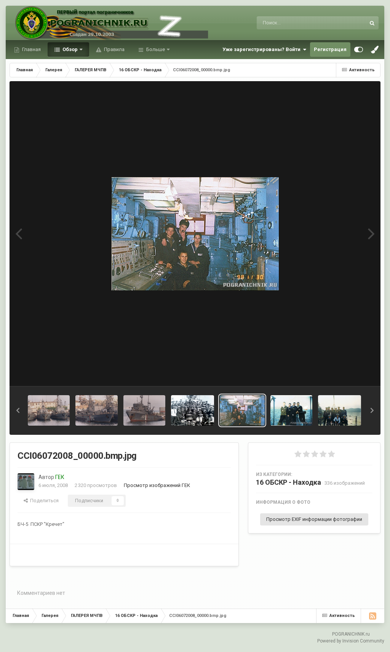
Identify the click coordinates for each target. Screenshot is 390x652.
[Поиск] (372, 22)
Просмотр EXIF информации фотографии (314, 519)
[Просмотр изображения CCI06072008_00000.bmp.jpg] (242, 410)
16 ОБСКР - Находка (288, 482)
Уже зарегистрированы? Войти (262, 49)
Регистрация (330, 49)
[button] (18, 410)
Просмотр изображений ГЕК (157, 485)
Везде (348, 23)
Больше (155, 49)
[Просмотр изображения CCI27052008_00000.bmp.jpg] (291, 410)
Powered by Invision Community (350, 641)
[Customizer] (358, 49)
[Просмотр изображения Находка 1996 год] (49, 410)
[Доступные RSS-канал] (372, 616)
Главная (31, 49)
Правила (114, 49)
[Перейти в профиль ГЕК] (26, 481)
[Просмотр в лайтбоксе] (195, 233)
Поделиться (43, 500)
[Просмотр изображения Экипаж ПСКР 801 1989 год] (192, 410)
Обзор (69, 49)
